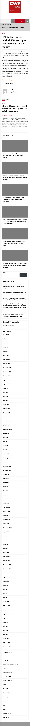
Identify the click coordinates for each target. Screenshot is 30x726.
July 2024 (5, 437)
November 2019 (7, 647)
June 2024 (5, 441)
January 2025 (6, 412)
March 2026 (6, 355)
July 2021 (5, 585)
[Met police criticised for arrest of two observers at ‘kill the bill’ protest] (15, 146)
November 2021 (7, 569)
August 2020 (6, 618)
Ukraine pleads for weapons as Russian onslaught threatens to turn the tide (15, 177)
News (3, 33)
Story (4, 705)
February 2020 (6, 642)
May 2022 (5, 544)
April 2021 (5, 597)
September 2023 (7, 478)
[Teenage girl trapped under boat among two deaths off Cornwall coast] (15, 233)
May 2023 (5, 495)
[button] (13, 21)
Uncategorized (7, 713)
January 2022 (6, 560)
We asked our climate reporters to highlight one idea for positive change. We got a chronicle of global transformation (14, 314)
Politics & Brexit (7, 693)
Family (4, 668)
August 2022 (6, 532)
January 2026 (6, 363)
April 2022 (5, 548)
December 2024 (7, 417)
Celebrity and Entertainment (10, 664)
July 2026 (5, 339)
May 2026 (5, 347)
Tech (4, 709)
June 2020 (5, 626)
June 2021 (5, 589)
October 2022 (6, 523)
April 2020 (5, 634)
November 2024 (7, 421)
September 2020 (7, 614)
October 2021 (6, 573)
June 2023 (5, 491)
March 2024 (6, 454)
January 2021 (6, 610)
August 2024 (6, 433)
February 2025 (6, 408)
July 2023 (5, 486)
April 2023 (5, 499)
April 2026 (5, 351)
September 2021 (7, 577)
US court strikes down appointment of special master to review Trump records (15, 265)
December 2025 (7, 367)
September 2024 (7, 429)
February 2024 (6, 458)
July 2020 (5, 622)
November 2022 (7, 519)
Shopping (5, 697)
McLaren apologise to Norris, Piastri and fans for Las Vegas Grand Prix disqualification (15, 221)
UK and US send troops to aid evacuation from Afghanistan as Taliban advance (14, 108)
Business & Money (7, 656)
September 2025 (7, 380)
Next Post (5, 99)
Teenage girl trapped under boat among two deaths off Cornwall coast (14, 243)
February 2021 (6, 605)
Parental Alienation (8, 688)
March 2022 (6, 552)
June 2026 (5, 343)
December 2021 (7, 564)
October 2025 (6, 376)
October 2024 (6, 425)
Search (4, 272)
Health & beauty (7, 672)
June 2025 (5, 392)
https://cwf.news (14, 92)
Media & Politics (7, 680)
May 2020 (5, 630)
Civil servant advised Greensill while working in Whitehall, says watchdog (14, 199)
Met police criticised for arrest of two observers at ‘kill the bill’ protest (14, 155)
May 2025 (5, 396)
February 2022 (6, 556)
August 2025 (6, 384)
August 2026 (6, 334)
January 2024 (6, 462)
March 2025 (6, 404)
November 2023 (7, 470)
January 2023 (6, 511)
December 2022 (7, 515)
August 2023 (6, 482)
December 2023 (7, 466)
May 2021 (5, 593)
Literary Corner (7, 676)
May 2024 (5, 445)
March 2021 (6, 601)
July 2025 (5, 388)
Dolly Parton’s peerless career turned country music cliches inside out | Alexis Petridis (13, 286)
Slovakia (5, 701)
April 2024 (5, 449)
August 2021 (6, 581)
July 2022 (5, 536)
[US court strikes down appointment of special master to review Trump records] (15, 255)
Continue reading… (7, 80)
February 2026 (6, 359)
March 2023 (6, 503)
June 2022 (5, 540)
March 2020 (6, 638)
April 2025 (5, 400)
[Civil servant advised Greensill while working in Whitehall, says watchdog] (15, 190)
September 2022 (7, 527)
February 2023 (6, 507)
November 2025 (7, 371)
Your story (6, 717)
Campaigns (6, 660)
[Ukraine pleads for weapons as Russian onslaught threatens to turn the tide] (15, 168)
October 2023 (6, 474)
